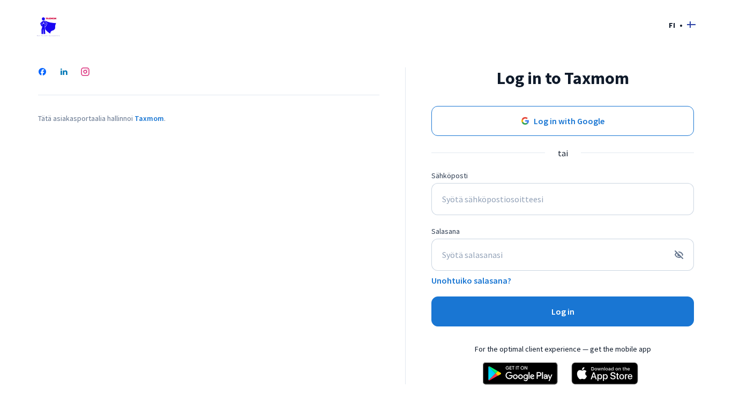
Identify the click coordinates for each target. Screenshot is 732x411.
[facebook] (42, 72)
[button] (682, 25)
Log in (562, 311)
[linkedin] (63, 72)
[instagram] (85, 72)
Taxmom (149, 118)
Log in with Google (569, 121)
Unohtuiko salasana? (471, 280)
